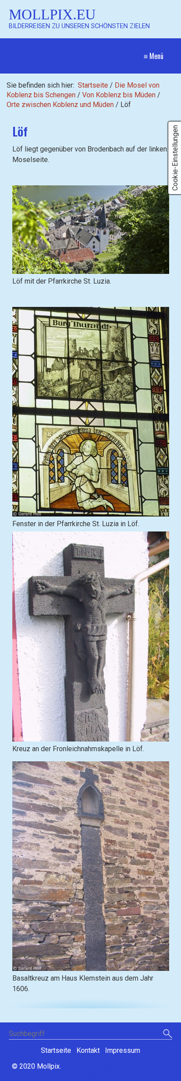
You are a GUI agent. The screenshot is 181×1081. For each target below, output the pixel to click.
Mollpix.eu (52, 14)
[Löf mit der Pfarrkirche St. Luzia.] (90, 229)
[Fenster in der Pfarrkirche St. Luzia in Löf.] (90, 412)
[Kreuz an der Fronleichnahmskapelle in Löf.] (90, 636)
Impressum (122, 1050)
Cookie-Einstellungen (175, 158)
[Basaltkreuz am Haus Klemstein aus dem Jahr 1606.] (90, 866)
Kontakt (88, 1050)
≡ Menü (153, 56)
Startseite (93, 85)
